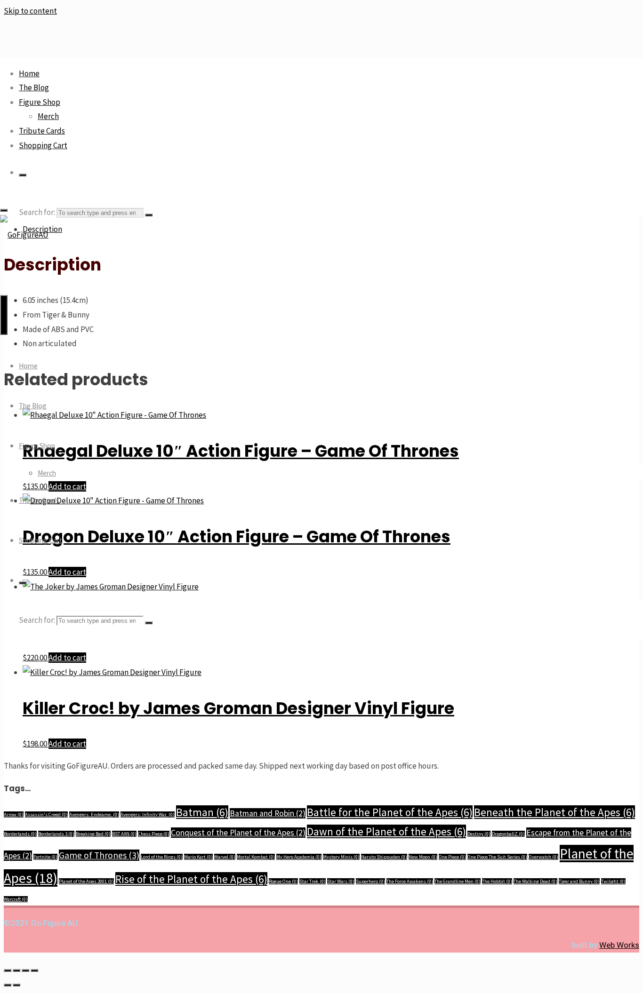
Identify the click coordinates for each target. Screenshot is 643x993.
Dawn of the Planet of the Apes (386, 831)
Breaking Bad (93, 834)
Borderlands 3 (56, 834)
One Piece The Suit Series (497, 857)
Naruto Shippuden (384, 857)
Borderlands (20, 834)
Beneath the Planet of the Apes (554, 812)
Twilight (613, 881)
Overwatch (543, 857)
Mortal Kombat (256, 857)
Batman (202, 812)
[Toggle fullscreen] (16, 970)
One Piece (452, 857)
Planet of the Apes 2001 (86, 881)
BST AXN (124, 834)
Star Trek (312, 881)
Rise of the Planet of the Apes (191, 879)
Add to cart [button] (67, 657)
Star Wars (340, 881)
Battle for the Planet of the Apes (390, 812)
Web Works (619, 945)
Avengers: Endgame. (94, 814)
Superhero (370, 881)
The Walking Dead (535, 881)
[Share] (25, 970)
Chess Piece (153, 834)
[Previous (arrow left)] (7, 985)
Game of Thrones (99, 855)
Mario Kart (198, 857)
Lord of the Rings (162, 857)
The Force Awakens (409, 881)
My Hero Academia (299, 857)
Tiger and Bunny (579, 881)
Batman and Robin (267, 813)
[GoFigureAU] (24, 235)
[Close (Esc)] (34, 970)
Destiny (478, 834)
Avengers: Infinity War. (148, 814)
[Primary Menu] (4, 315)
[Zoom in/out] (7, 970)
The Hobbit (497, 881)
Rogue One (283, 881)
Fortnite (45, 857)
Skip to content (30, 11)
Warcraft (16, 899)
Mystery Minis (341, 857)
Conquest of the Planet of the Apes (238, 832)
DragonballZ (508, 834)
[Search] (22, 175)
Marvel (224, 857)
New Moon (423, 857)
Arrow (14, 814)
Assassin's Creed (46, 814)
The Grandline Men (457, 881)
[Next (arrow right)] (16, 985)
